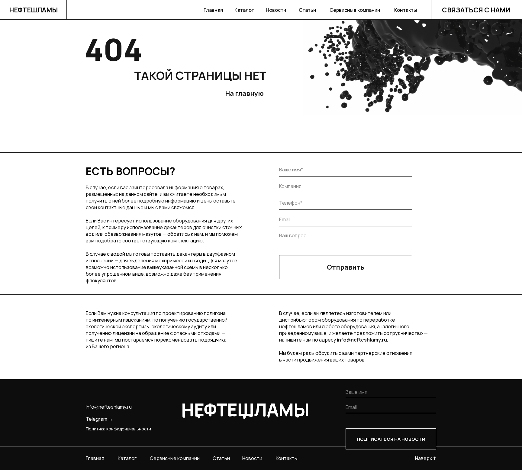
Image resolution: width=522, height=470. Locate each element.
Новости (276, 10)
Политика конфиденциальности (118, 429)
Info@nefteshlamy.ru (109, 407)
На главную (244, 93)
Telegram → (99, 419)
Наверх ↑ (425, 458)
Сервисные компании (355, 10)
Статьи (307, 10)
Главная (213, 10)
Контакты (405, 10)
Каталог (244, 10)
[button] (476, 10)
